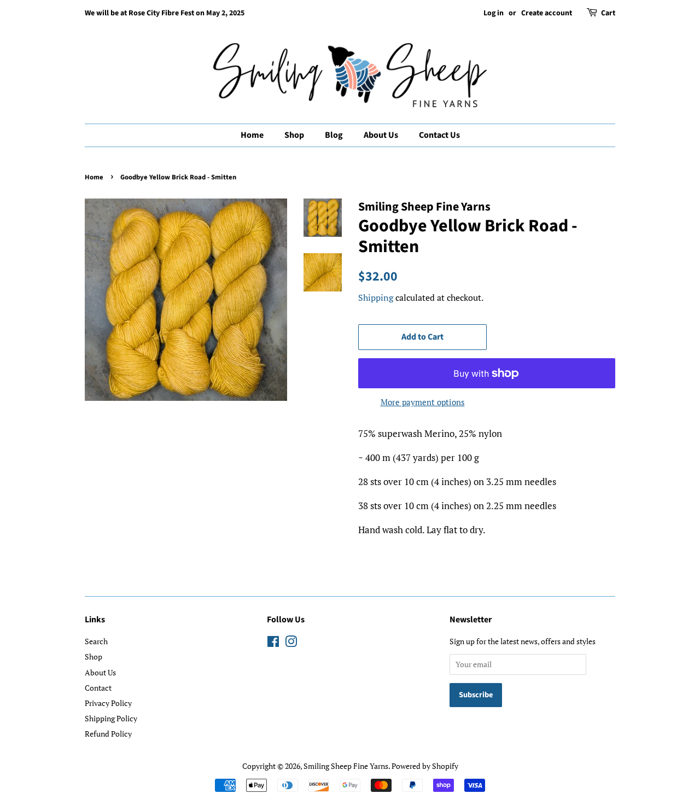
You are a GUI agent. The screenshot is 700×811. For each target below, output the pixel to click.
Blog (334, 135)
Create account (546, 13)
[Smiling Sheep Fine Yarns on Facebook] (273, 643)
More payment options (423, 401)
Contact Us (439, 135)
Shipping (375, 297)
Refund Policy (108, 733)
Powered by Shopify (425, 766)
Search (96, 641)
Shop (294, 135)
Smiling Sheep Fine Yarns (346, 766)
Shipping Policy (111, 718)
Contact (98, 687)
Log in (493, 13)
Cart (608, 13)
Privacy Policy (108, 703)
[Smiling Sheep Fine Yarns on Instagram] (291, 643)
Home (252, 135)
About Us (381, 135)
